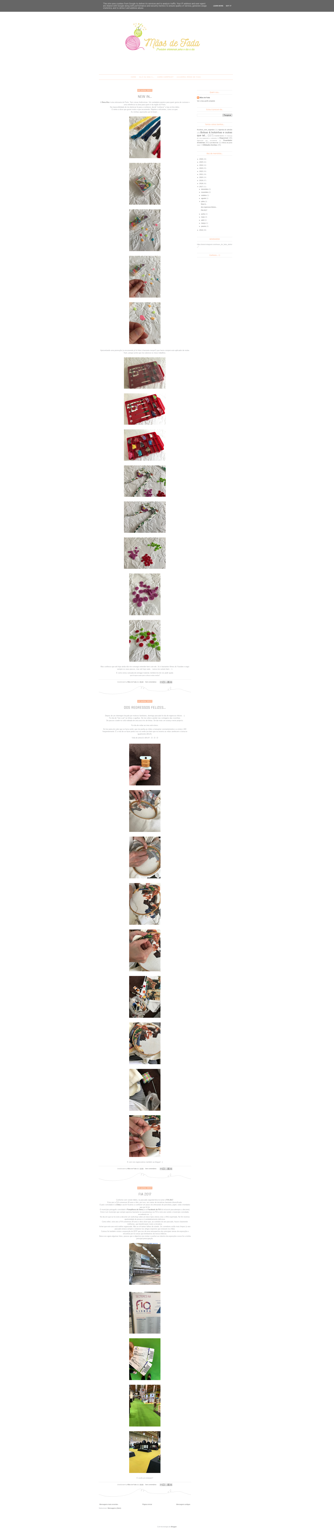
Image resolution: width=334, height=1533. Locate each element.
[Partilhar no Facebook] (168, 682)
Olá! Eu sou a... (146, 77)
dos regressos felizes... (145, 707)
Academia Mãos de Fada (189, 77)
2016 (201, 230)
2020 (201, 177)
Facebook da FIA (154, 1210)
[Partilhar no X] (166, 682)
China (118, 1205)
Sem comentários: (151, 682)
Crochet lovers (219, 136)
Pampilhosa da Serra (135, 1210)
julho (203, 201)
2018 (201, 183)
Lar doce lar (214, 143)
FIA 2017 (144, 1194)
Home (133, 77)
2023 (201, 168)
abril (203, 220)
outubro (204, 195)
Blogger (174, 1527)
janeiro (204, 226)
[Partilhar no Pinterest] (171, 682)
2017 (201, 187)
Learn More (218, 6)
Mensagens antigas (183, 1504)
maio (203, 217)
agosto (203, 198)
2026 (201, 159)
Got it (228, 6)
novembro (205, 192)
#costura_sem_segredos (206, 130)
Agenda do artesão (225, 130)
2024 (201, 165)
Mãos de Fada (205, 98)
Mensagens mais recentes (108, 1504)
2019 (201, 180)
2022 (201, 171)
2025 (201, 162)
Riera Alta (105, 102)
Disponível (223, 138)
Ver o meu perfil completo (206, 101)
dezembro (205, 189)
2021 (201, 174)
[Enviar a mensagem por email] (161, 682)
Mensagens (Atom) (114, 1508)
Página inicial (147, 1504)
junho (203, 214)
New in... (145, 96)
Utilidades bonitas (209, 145)
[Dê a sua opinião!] (163, 682)
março (203, 223)
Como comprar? (165, 77)
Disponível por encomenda (207, 140)
